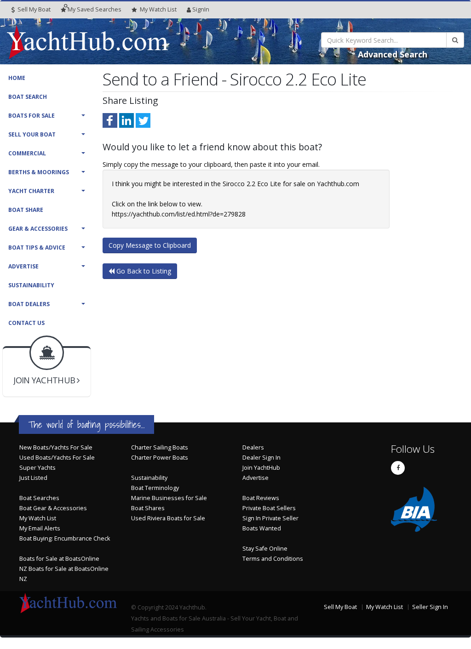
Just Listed (33, 478)
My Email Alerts (39, 528)
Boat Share (25, 210)
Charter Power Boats (159, 457)
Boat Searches (39, 498)
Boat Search (27, 97)
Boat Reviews (260, 498)
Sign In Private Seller (270, 518)
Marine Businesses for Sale (169, 498)
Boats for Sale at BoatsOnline (59, 559)
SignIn (200, 9)
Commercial (27, 153)
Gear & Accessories (38, 229)
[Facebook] (398, 468)
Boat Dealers (29, 304)
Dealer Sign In (261, 457)
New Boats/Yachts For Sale (55, 447)
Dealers (253, 447)
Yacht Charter (31, 191)
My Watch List (37, 518)
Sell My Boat (33, 9)
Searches (94, 9)
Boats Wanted (261, 528)
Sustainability (31, 285)
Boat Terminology (155, 488)
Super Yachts (37, 468)
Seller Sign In (430, 607)
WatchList (158, 9)
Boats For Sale (31, 116)
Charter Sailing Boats (159, 447)
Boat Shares (148, 508)
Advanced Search (392, 54)
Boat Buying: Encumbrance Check (64, 538)
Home (16, 78)
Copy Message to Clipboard (150, 245)
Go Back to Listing (143, 271)
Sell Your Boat (32, 134)
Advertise (23, 266)
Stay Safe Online (264, 548)
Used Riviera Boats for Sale (168, 518)
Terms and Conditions (272, 559)
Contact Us (26, 323)
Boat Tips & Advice (36, 247)
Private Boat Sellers (269, 508)
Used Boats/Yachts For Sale (57, 457)
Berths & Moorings (38, 172)
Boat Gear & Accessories (53, 508)
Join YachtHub (261, 468)
